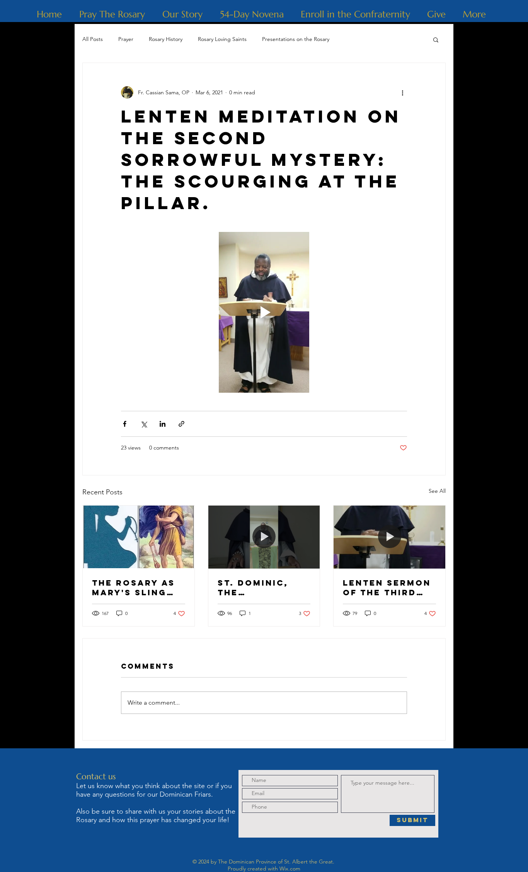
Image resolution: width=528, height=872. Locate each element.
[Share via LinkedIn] (162, 423)
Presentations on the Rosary (295, 39)
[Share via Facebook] (124, 423)
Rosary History (165, 39)
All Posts (92, 39)
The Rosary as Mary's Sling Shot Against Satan (133, 587)
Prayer (125, 39)
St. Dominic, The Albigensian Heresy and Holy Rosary (254, 587)
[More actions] (402, 92)
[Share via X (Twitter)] (143, 423)
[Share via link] (181, 423)
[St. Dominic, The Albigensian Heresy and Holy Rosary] (264, 537)
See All (437, 490)
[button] (435, 39)
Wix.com (289, 868)
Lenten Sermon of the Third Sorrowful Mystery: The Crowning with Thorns (387, 587)
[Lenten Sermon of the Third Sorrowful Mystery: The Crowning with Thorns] (389, 537)
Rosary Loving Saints (222, 39)
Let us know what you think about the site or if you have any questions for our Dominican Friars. (154, 790)
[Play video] (264, 312)
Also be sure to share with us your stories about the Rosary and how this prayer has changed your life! (155, 815)
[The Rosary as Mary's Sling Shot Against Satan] (138, 537)
